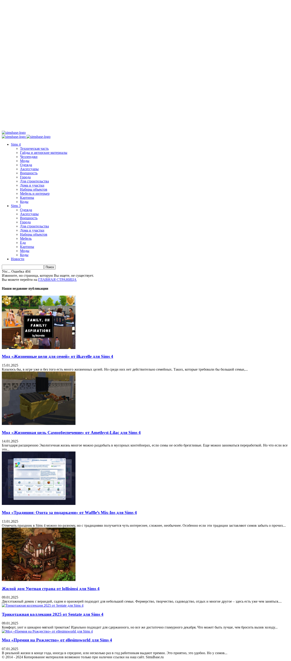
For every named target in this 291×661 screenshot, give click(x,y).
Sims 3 (16, 206)
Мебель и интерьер (35, 193)
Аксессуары (29, 169)
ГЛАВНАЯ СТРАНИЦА (57, 280)
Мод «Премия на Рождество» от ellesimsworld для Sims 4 (57, 640)
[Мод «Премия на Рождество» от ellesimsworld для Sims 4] (47, 631)
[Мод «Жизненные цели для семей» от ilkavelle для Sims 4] (38, 348)
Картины (27, 198)
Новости (17, 259)
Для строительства (34, 181)
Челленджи (29, 157)
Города (25, 177)
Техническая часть (34, 148)
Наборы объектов (33, 189)
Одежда (26, 165)
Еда (23, 242)
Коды (24, 202)
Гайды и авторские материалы (43, 153)
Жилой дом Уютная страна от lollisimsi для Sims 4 (51, 588)
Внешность (29, 173)
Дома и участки (32, 185)
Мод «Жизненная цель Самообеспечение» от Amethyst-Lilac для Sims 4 (71, 432)
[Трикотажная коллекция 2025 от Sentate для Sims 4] (42, 605)
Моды (24, 161)
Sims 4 (16, 144)
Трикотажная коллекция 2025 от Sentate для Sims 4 (52, 614)
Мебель (26, 238)
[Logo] (14, 137)
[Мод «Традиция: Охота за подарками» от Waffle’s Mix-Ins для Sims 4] (38, 504)
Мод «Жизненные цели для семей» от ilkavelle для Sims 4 (57, 356)
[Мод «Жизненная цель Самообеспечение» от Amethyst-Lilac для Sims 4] (38, 424)
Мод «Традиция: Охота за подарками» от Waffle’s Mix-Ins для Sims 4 (69, 512)
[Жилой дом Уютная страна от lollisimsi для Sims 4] (38, 580)
